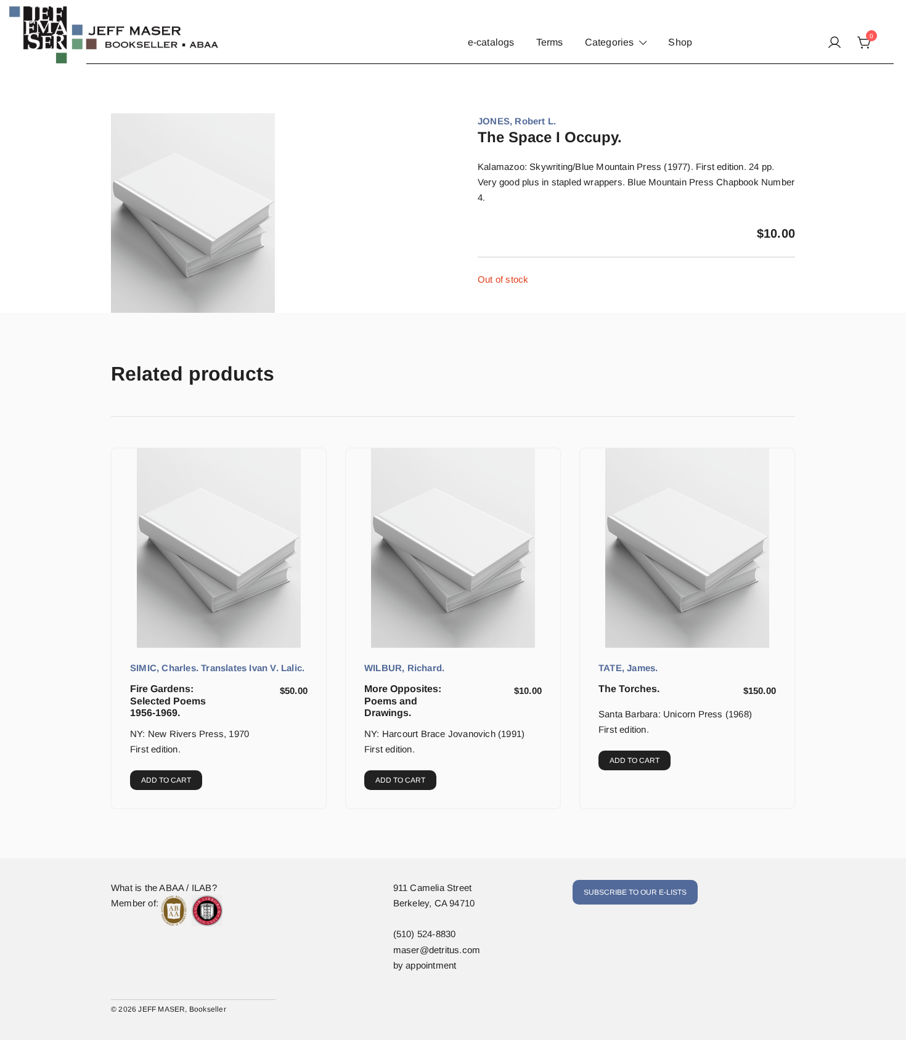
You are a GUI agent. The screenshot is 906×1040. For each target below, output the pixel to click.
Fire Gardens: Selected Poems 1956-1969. (168, 700)
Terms (549, 42)
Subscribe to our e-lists (635, 892)
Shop (680, 42)
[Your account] (834, 43)
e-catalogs (491, 42)
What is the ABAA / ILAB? (164, 887)
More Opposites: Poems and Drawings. (402, 700)
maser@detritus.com (437, 950)
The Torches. (628, 688)
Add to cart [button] (166, 780)
